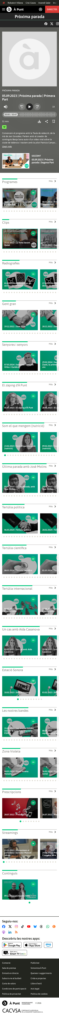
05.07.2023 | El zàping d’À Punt (18, 407)
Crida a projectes (38, 978)
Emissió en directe (10, 973)
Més (51, 181)
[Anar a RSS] (17, 932)
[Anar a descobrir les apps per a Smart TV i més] (14, 953)
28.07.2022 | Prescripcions (16, 814)
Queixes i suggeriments (41, 973)
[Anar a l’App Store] (33, 945)
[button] (1, 211)
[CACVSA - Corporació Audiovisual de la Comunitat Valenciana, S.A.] (22, 1010)
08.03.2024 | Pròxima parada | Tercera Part (18, 203)
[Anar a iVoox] (55, 926)
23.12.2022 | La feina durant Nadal (17, 243)
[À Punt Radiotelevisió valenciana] (17, 1003)
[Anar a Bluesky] (36, 926)
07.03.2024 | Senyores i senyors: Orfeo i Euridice (19, 365)
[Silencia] (5, 106)
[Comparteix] (47, 121)
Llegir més (7, 146)
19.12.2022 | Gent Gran (14, 326)
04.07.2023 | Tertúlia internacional (13, 610)
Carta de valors (9, 983)
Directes (52, 9)
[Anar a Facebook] (4, 926)
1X (53, 106)
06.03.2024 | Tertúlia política (17, 530)
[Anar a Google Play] (11, 945)
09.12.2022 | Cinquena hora (17, 896)
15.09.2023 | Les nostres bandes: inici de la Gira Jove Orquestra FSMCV (19, 730)
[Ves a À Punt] (15, 9)
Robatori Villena (15, 3)
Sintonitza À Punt (38, 968)
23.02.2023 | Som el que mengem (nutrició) (20, 447)
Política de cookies (39, 994)
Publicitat (35, 963)
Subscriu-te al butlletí (11, 978)
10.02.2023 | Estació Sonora (17, 692)
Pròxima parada (29, 16)
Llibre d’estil (36, 983)
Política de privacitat (11, 994)
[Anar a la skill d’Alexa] (48, 945)
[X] (51, 23)
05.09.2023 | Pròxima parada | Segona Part (43, 161)
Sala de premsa (9, 968)
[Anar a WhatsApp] (48, 926)
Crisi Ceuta (31, 3)
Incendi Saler (44, 3)
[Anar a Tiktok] (23, 926)
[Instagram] (57, 23)
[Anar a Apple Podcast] (4, 932)
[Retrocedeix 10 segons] (21, 106)
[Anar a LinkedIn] (10, 932)
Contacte (6, 963)
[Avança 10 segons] (37, 106)
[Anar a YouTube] (29, 926)
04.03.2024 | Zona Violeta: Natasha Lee (16, 772)
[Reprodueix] (29, 106)
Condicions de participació (14, 989)
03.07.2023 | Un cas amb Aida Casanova (18, 650)
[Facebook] (45, 23)
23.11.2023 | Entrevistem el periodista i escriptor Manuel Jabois (17, 852)
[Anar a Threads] (42, 926)
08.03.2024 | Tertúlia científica (18, 570)
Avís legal (35, 989)
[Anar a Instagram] (17, 926)
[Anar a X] (11, 926)
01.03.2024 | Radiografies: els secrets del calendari (17, 284)
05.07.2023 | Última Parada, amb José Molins (19, 487)
